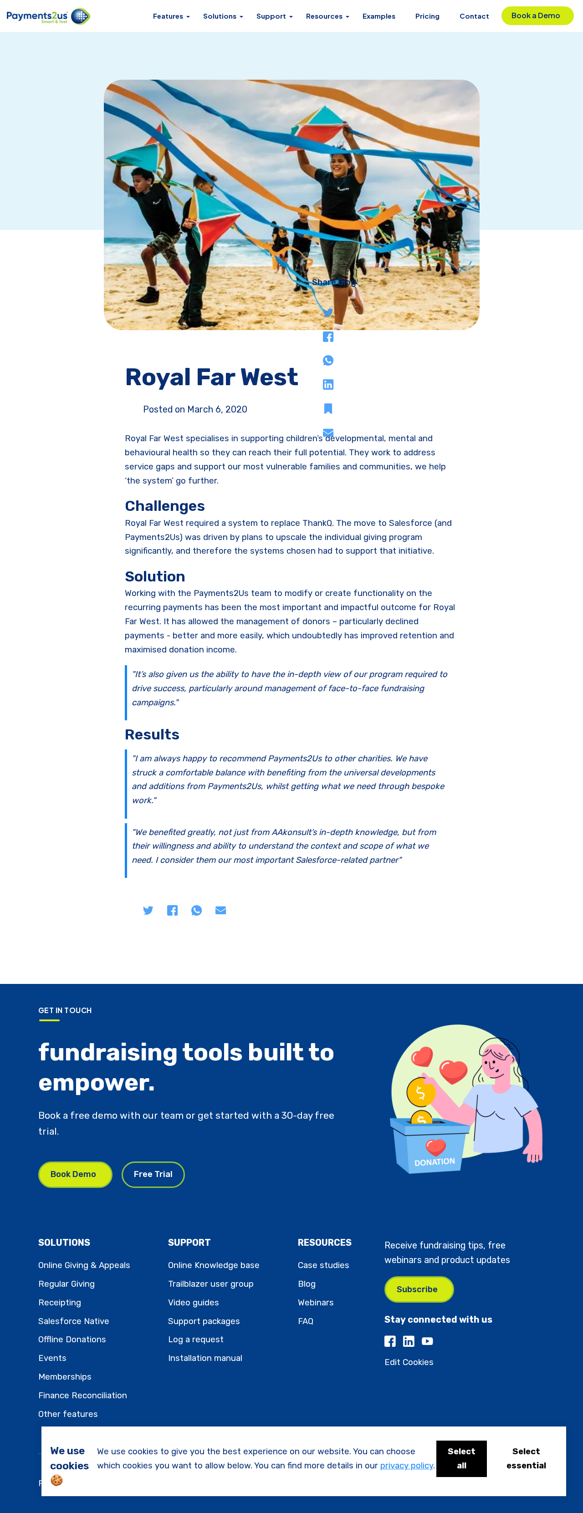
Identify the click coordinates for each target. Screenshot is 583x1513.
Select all (462, 1459)
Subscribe (417, 1289)
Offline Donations (72, 1340)
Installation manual (205, 1358)
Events (52, 1358)
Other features (68, 1414)
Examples (379, 15)
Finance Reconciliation (82, 1396)
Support (271, 15)
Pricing (427, 15)
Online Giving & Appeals (84, 1265)
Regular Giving (66, 1284)
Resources (324, 15)
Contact (474, 15)
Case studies (323, 1265)
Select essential (526, 1459)
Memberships (65, 1377)
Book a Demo (535, 15)
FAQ (305, 1321)
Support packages (204, 1321)
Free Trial (153, 1174)
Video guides (193, 1303)
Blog (307, 1284)
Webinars (316, 1303)
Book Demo (73, 1174)
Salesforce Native (73, 1321)
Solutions (219, 15)
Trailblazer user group (211, 1284)
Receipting (59, 1303)
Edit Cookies (409, 1362)
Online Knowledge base (214, 1265)
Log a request (196, 1340)
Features (168, 15)
